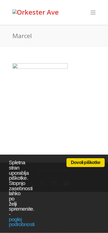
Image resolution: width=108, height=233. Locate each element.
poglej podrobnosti (21, 221)
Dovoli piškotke (85, 162)
